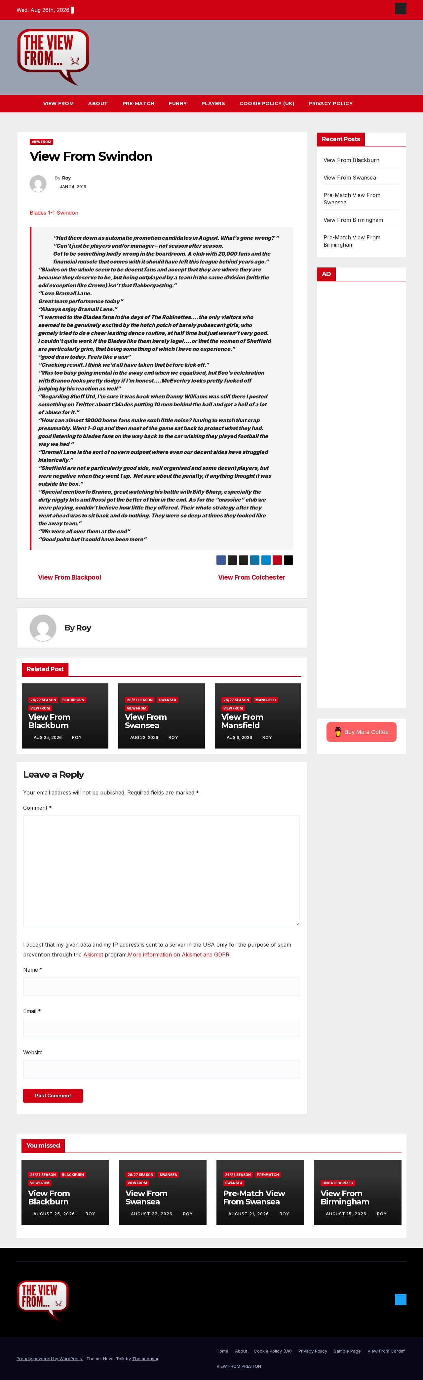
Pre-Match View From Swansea (254, 1197)
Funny (178, 103)
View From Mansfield (242, 721)
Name (33, 969)
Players (213, 103)
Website (33, 1052)
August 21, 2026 (249, 1213)
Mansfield (265, 700)
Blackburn (73, 700)
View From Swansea (146, 721)
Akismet (93, 954)
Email (32, 1011)
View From (58, 103)
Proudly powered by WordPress (50, 1358)
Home (222, 1351)
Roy (66, 178)
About (98, 103)
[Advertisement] (362, 496)
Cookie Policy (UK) (267, 103)
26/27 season (43, 700)
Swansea (167, 700)
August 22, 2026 (152, 1213)
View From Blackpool (69, 577)
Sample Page (347, 1351)
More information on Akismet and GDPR (178, 954)
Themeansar (145, 1358)
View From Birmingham (353, 220)
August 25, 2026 (54, 1213)
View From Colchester (251, 577)
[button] (389, 103)
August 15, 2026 (347, 1213)
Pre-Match (139, 103)
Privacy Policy (331, 103)
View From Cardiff (386, 1351)
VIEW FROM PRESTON (238, 1366)
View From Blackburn (49, 721)
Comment (37, 807)
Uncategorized (338, 1183)
